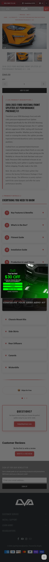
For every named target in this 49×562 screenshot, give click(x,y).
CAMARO (12, 286)
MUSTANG (12, 283)
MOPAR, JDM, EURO (12, 289)
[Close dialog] (47, 265)
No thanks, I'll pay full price (13, 291)
